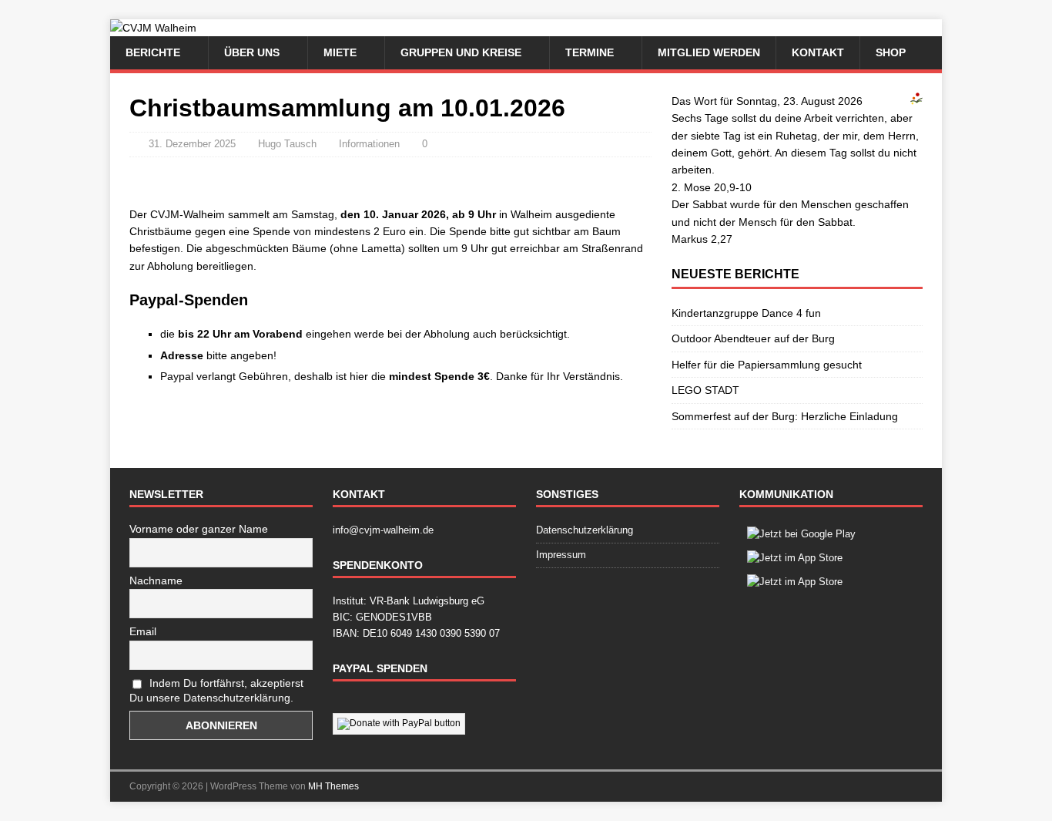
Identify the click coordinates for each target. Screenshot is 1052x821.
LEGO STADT (705, 390)
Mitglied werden (709, 52)
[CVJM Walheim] (153, 28)
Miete (340, 52)
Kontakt (818, 52)
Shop (891, 52)
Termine (589, 52)
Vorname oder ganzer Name (198, 529)
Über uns (252, 52)
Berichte (153, 52)
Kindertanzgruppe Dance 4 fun (746, 313)
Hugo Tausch (287, 144)
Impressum (561, 554)
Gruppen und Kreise (460, 52)
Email (142, 631)
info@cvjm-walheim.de (383, 530)
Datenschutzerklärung (584, 530)
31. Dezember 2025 (192, 144)
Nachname (156, 580)
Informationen (369, 144)
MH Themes (333, 786)
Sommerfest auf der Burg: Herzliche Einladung (785, 416)
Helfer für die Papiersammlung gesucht (767, 364)
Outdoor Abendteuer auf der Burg (753, 338)
